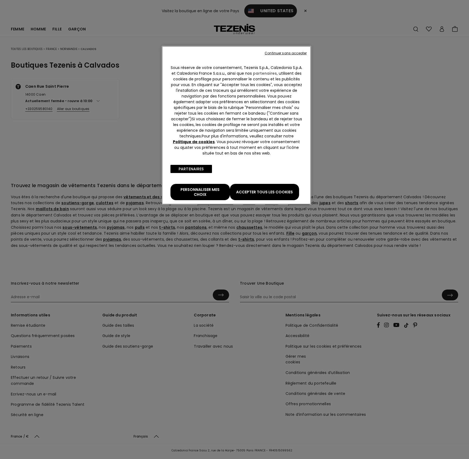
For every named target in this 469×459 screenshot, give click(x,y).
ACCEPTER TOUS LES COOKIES (264, 192)
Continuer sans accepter (286, 53)
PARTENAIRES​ (191, 169)
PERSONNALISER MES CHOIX (200, 192)
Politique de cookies (194, 141)
